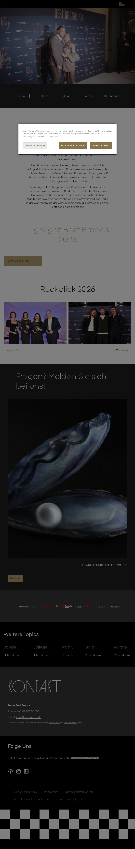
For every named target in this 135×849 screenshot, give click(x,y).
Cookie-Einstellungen (35, 146)
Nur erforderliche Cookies (73, 146)
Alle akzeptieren (100, 146)
